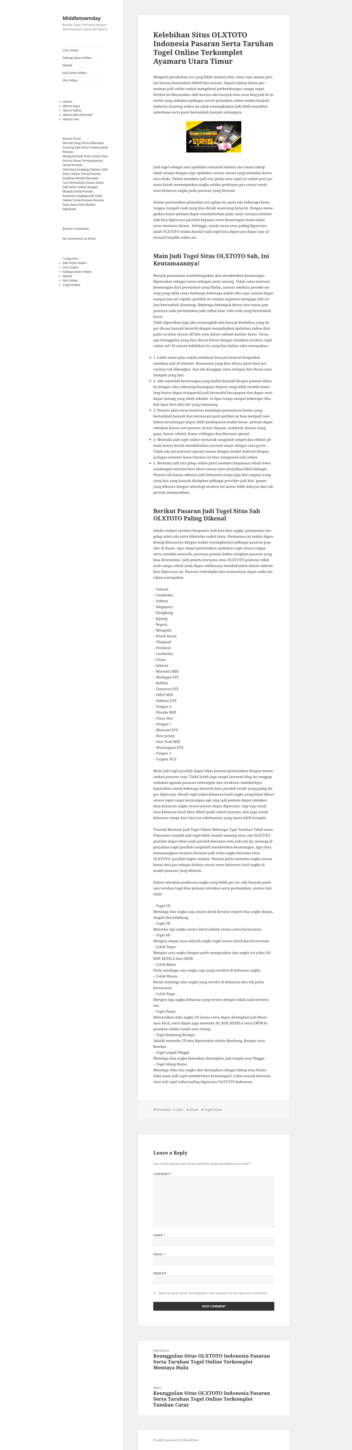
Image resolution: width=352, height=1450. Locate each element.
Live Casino (70, 50)
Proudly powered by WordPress (175, 1440)
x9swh (193, 1110)
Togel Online (71, 285)
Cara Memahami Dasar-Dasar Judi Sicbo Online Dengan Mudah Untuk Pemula (83, 187)
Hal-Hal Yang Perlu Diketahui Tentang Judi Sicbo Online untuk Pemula (85, 147)
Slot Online (70, 80)
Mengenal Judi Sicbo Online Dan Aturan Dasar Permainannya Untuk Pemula (85, 160)
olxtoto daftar (72, 110)
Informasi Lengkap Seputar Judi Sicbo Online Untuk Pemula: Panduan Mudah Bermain (85, 173)
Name (159, 1235)
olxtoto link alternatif (77, 115)
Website (159, 1273)
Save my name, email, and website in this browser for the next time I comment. (213, 1293)
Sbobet (67, 65)
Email (159, 1254)
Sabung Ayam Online (77, 58)
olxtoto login (71, 106)
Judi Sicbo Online (75, 73)
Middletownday (82, 18)
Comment (162, 1174)
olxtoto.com (71, 119)
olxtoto (67, 102)
